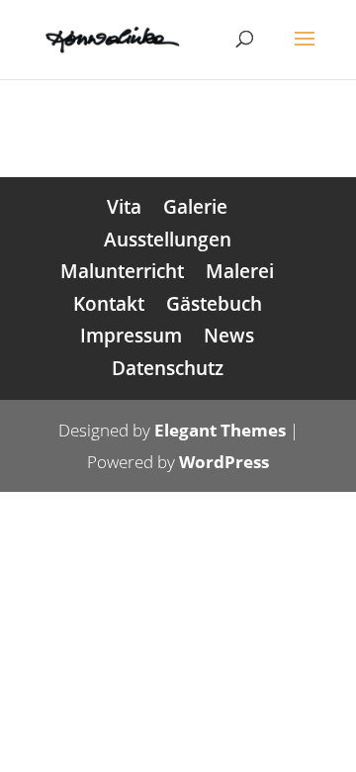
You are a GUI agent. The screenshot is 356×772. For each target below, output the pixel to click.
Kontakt (108, 304)
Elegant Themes (220, 430)
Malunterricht (122, 271)
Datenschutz (167, 368)
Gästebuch (214, 304)
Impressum (131, 335)
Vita (124, 207)
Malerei (240, 271)
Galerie (195, 207)
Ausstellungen (167, 239)
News (229, 335)
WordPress (224, 461)
